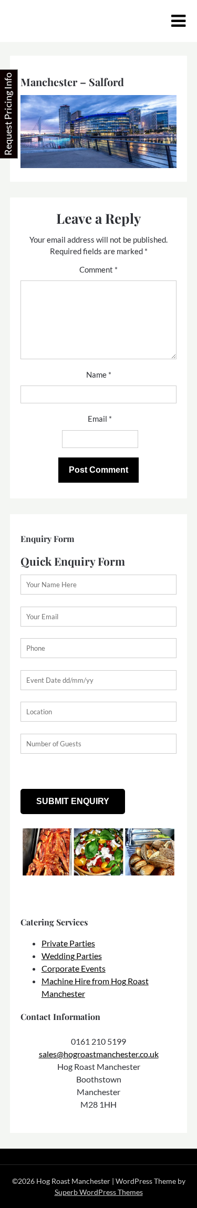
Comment (98, 269)
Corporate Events (74, 968)
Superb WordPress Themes (99, 1192)
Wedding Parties (72, 956)
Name (98, 374)
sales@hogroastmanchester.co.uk (99, 1054)
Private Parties (68, 943)
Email (100, 418)
